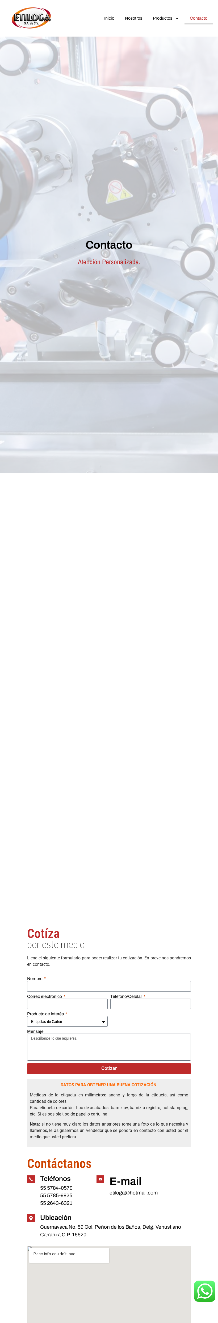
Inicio (109, 18)
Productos (162, 18)
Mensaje (35, 1031)
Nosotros (133, 18)
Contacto (198, 18)
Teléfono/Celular (126, 996)
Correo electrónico (45, 996)
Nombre (35, 979)
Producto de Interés (46, 1014)
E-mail (125, 1181)
